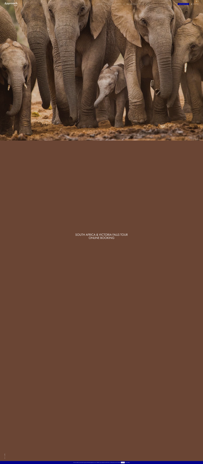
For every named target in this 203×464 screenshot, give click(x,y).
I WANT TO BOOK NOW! (183, 4)
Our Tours (99, 4)
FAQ (124, 4)
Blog (127, 4)
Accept (122, 462)
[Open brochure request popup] (196, 1)
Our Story (119, 4)
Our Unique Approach (109, 4)
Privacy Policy (127, 462)
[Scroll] (4, 458)
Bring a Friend (134, 4)
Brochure (141, 4)
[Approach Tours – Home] (11, 4)
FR (198, 1)
